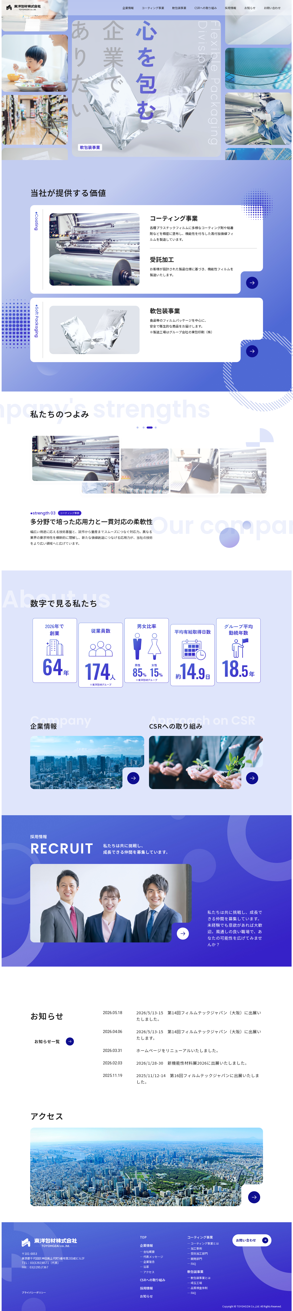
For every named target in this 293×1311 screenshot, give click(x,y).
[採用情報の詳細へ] (183, 934)
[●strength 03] (150, 428)
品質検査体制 (199, 1288)
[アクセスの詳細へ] (254, 1197)
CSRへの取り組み (206, 8)
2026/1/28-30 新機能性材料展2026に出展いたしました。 (192, 1063)
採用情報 (230, 8)
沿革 (146, 1267)
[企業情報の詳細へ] (133, 778)
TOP (143, 1237)
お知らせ (250, 8)
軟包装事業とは (200, 1278)
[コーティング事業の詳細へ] (252, 283)
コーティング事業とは (205, 1243)
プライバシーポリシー (34, 1292)
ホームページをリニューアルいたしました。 (178, 1050)
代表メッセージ (153, 1257)
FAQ (193, 1264)
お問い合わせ (272, 8)
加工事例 (196, 1248)
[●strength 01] (138, 428)
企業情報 (128, 8)
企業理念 (149, 1262)
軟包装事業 (179, 8)
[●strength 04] (156, 428)
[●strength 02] (144, 428)
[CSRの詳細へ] (252, 778)
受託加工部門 (199, 1253)
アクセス (148, 1272)
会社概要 (149, 1252)
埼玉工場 (196, 1283)
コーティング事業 (153, 8)
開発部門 (196, 1259)
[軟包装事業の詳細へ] (252, 351)
